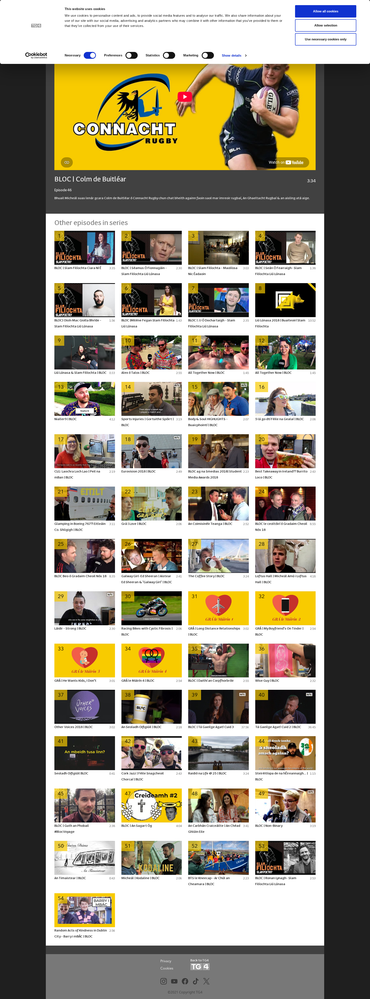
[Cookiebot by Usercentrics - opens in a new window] (36, 55)
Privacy (165, 961)
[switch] (131, 55)
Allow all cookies (325, 11)
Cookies (166, 968)
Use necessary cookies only (325, 39)
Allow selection (325, 25)
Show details (231, 55)
